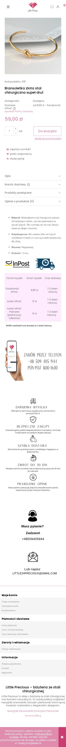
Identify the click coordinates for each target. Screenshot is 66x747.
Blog (38, 715)
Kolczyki (39, 711)
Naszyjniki (12, 711)
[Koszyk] (63, 4)
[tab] (33, 176)
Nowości (30, 715)
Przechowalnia (9, 610)
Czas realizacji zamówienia (15, 634)
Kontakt (5, 668)
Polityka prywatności (11, 664)
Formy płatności (9, 625)
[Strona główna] (33, 7)
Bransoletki (26, 711)
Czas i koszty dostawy (12, 629)
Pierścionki (52, 711)
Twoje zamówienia (10, 601)
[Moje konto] (57, 7)
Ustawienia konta (10, 606)
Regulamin (7, 672)
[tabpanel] (33, 269)
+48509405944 (33, 539)
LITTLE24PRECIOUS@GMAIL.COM (35, 573)
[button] (8, 7)
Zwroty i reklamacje (11, 649)
